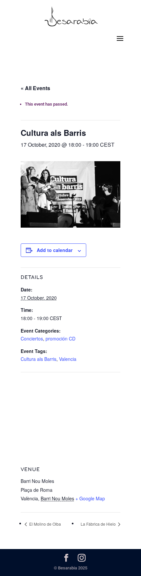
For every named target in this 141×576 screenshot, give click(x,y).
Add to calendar (54, 250)
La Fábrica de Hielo (99, 524)
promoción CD (60, 338)
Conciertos (32, 338)
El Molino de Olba (44, 524)
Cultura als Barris (38, 359)
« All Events (35, 88)
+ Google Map (90, 498)
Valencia (67, 359)
